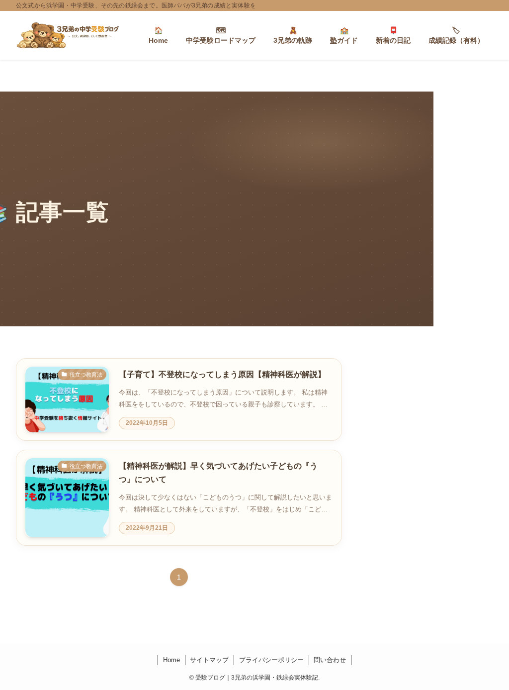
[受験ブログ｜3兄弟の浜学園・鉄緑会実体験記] (68, 35)
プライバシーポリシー (271, 660)
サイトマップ (209, 660)
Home (171, 660)
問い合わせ (330, 660)
